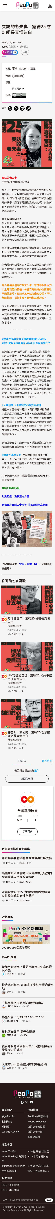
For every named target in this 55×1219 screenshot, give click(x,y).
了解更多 (27, 831)
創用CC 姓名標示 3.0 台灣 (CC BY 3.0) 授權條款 (19, 95)
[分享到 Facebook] (10, 108)
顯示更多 (17, 88)
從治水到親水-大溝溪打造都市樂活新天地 (27, 986)
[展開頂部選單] (50, 6)
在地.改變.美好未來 (38, 1165)
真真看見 (11, 1035)
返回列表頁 (27, 778)
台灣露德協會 (15, 626)
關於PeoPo (8, 1116)
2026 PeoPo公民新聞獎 (14, 1158)
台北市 (23, 68)
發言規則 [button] (47, 761)
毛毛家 (10, 974)
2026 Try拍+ (9, 1151)
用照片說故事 (9, 1170)
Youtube (32, 1102)
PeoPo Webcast (37, 1121)
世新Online (12, 1006)
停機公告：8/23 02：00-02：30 (23, 1017)
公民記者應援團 (36, 1126)
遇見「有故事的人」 (39, 1170)
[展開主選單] (5, 6)
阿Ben (10, 1053)
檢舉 (25, 52)
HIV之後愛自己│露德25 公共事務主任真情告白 (30, 677)
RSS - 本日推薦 (10, 1190)
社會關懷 (18, 75)
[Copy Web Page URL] (28, 108)
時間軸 (5, 1126)
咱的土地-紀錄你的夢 (13, 1165)
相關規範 (7, 1121)
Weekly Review (10, 1131)
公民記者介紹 (35, 1131)
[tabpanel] (27, 770)
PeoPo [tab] (22, 761)
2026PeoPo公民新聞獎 (16, 947)
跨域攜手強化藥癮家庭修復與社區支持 (27, 858)
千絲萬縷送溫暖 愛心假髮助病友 (23, 1003)
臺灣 (15, 68)
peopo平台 (12, 1021)
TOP (49, 1200)
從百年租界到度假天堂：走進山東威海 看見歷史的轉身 (27, 1048)
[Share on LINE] (22, 108)
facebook (22, 1102)
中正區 (32, 68)
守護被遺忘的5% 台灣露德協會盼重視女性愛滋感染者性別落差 (26, 894)
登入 (36, 770)
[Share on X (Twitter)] (16, 108)
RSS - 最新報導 (10, 1185)
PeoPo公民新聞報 (38, 1116)
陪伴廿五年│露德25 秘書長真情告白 (29, 620)
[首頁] (27, 6)
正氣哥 (10, 1067)
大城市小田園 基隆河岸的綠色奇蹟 (24, 1064)
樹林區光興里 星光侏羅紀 (18, 1031)
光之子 (10, 992)
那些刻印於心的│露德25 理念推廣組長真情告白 (29, 734)
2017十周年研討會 (38, 1156)
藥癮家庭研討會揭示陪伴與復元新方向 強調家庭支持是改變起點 (27, 875)
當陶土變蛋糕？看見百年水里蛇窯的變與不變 (27, 968)
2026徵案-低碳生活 (38, 1151)
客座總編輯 (34, 1136)
